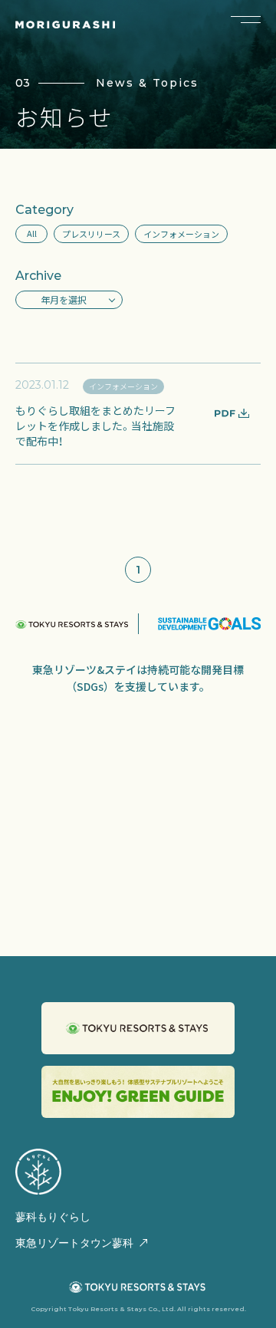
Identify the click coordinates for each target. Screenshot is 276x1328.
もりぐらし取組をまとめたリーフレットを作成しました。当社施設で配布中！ (95, 426)
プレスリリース (91, 234)
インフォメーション (181, 234)
